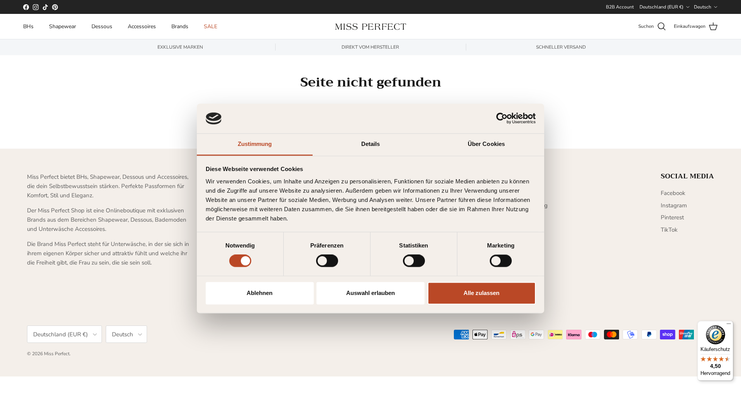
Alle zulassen (481, 293)
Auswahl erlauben (370, 293)
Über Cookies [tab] (486, 144)
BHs (28, 26)
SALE (210, 26)
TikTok (669, 230)
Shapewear (62, 26)
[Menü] (728, 325)
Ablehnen (259, 293)
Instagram (674, 205)
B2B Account (620, 7)
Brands (179, 26)
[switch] (327, 261)
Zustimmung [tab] (255, 144)
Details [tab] (370, 144)
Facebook (673, 193)
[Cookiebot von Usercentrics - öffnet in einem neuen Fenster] (502, 118)
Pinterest (672, 217)
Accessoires (142, 26)
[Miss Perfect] (370, 26)
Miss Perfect (56, 354)
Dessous (101, 26)
